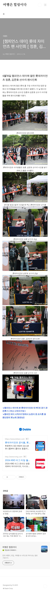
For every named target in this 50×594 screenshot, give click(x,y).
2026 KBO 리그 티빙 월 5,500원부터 (16, 460)
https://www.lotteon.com (15, 439)
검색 (40, 5)
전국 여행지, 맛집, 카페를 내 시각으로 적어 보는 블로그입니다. (20, 557)
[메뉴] (45, 5)
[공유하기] (9, 477)
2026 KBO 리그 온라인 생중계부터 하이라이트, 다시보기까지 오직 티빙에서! (17, 465)
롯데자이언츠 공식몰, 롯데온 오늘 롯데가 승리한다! (17, 442)
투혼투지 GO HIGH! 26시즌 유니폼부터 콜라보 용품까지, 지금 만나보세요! (17, 447)
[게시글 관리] (12, 477)
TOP (45, 586)
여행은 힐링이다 (15, 5)
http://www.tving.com (13, 457)
